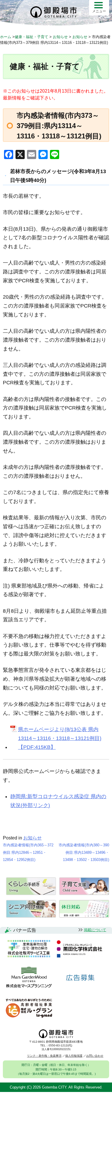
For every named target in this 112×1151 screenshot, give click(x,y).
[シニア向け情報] (31, 916)
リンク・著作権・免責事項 (44, 1055)
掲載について (95, 930)
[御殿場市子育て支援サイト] (84, 893)
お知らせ (32, 837)
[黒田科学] (80, 949)
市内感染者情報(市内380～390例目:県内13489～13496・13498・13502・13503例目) (84, 852)
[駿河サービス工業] (28, 949)
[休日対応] (84, 916)
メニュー (99, 11)
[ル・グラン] (29, 1008)
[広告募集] (80, 978)
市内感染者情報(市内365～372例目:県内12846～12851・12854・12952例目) (28, 852)
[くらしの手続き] (31, 893)
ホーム (5, 37)
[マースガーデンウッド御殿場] (29, 977)
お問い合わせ (94, 1055)
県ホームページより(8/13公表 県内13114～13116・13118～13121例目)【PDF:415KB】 (59, 738)
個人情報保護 (73, 1055)
